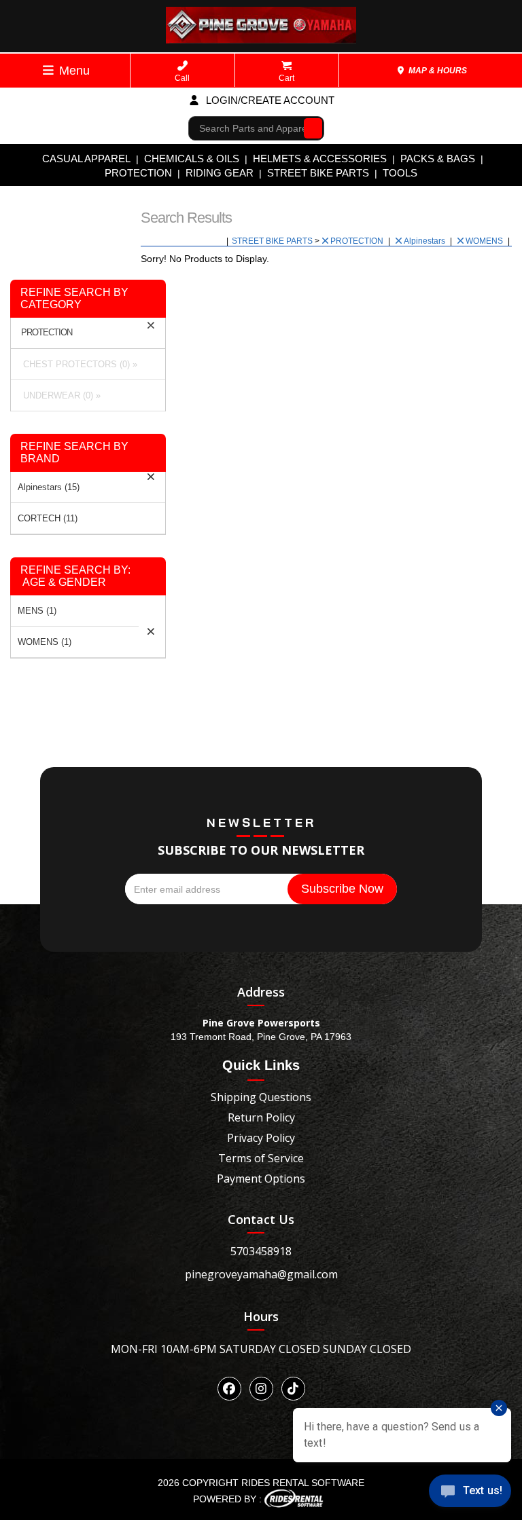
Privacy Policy (261, 1138)
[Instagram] (261, 1389)
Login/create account (268, 100)
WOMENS (485, 241)
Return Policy (261, 1117)
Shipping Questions (261, 1097)
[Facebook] (229, 1389)
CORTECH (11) (47, 518)
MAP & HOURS (436, 70)
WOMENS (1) (44, 642)
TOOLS (400, 173)
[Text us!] (470, 1493)
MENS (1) (37, 611)
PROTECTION (138, 173)
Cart (286, 78)
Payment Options (261, 1178)
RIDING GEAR (220, 173)
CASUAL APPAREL (86, 158)
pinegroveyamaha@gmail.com (261, 1274)
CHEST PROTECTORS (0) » (77, 364)
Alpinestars (425, 241)
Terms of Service (261, 1158)
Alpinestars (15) (49, 487)
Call (182, 78)
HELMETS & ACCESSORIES (320, 158)
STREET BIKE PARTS (318, 173)
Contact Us (261, 1219)
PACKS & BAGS (437, 158)
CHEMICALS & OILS (191, 158)
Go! (309, 127)
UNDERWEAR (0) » (59, 395)
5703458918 (261, 1251)
